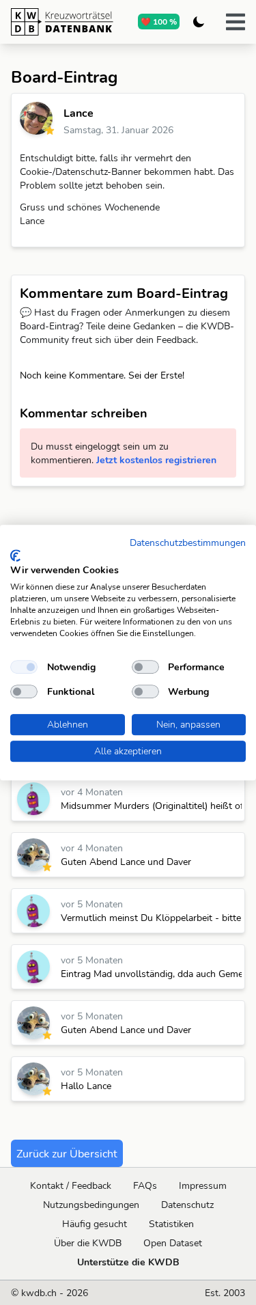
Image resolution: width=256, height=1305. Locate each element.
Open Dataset (172, 1243)
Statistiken (171, 1224)
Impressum (203, 1185)
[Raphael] (33, 854)
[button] (235, 22)
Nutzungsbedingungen (91, 1204)
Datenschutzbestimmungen (188, 542)
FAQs (145, 1185)
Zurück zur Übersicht (66, 1153)
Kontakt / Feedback (70, 1185)
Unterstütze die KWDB (128, 1262)
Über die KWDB (88, 1243)
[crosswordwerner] (33, 798)
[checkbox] (24, 667)
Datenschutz (187, 1204)
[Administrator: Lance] (36, 118)
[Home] (62, 22)
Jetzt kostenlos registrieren (156, 460)
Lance (78, 113)
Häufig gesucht (94, 1224)
